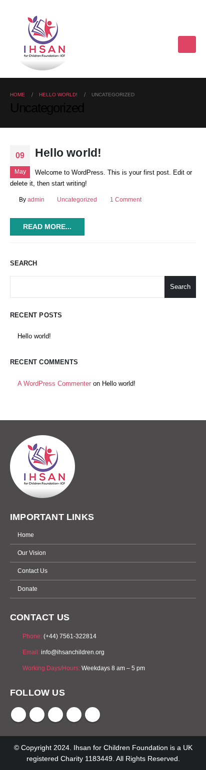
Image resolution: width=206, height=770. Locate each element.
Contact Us (33, 570)
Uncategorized (77, 199)
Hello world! (68, 152)
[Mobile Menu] (187, 44)
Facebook (18, 714)
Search (23, 263)
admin (36, 199)
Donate (28, 588)
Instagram (74, 714)
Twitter (37, 714)
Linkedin (92, 714)
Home (26, 534)
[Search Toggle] (192, 26)
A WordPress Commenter (54, 383)
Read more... (47, 227)
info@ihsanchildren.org (72, 652)
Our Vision (32, 552)
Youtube (55, 714)
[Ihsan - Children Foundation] (42, 38)
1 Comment (126, 199)
